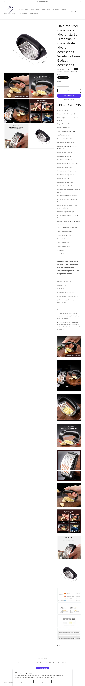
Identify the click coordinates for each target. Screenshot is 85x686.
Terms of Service (62, 663)
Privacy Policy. (50, 677)
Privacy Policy (52, 663)
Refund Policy (44, 663)
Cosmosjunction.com (12, 682)
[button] (72, 11)
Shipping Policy (35, 663)
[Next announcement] (80, 1)
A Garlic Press (63, 77)
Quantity (59, 81)
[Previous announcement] (5, 1)
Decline (60, 682)
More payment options (69, 99)
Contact (27, 663)
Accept (41, 682)
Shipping (66, 71)
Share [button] (60, 645)
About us (20, 663)
